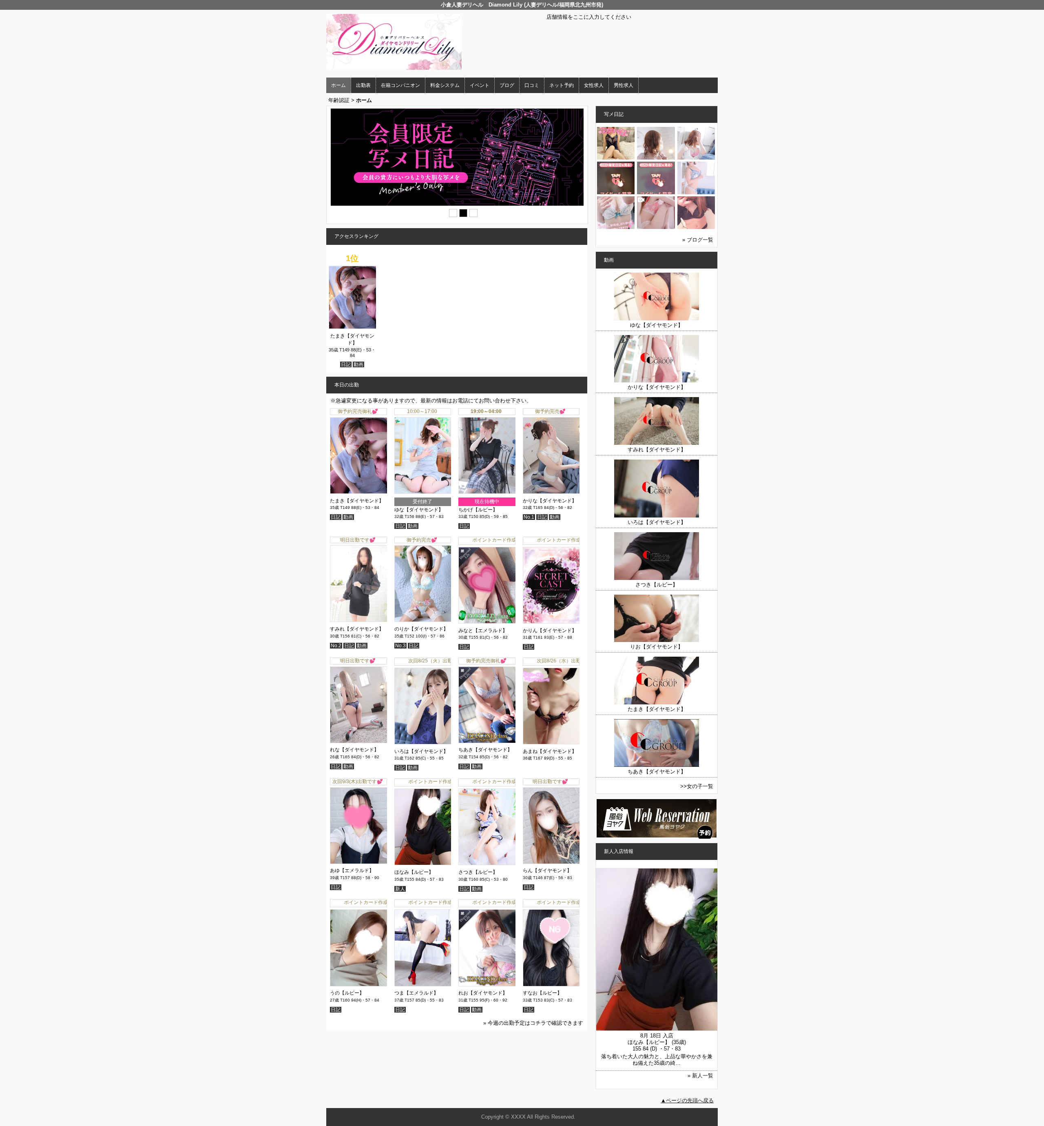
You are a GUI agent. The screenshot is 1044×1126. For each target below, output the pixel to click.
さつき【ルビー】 (478, 872)
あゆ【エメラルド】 (352, 870)
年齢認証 (338, 100)
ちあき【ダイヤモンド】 (485, 750)
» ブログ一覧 (697, 240)
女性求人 (594, 85)
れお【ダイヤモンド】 (482, 993)
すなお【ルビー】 (542, 993)
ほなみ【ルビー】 (414, 872)
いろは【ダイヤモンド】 (421, 751)
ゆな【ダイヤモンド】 (418, 510)
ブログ (507, 85)
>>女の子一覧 (696, 786)
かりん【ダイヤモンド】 (550, 630)
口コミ (531, 85)
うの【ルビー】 (347, 993)
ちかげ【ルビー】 (478, 510)
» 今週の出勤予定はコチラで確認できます (533, 1023)
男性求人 (623, 85)
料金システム (445, 85)
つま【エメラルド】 (416, 993)
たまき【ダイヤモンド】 (357, 501)
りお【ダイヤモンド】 (656, 647)
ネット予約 (561, 85)
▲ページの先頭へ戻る (687, 1100)
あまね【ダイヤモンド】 (550, 751)
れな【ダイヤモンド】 (354, 750)
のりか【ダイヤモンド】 (421, 629)
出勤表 (363, 85)
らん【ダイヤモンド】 (547, 870)
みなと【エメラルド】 (482, 630)
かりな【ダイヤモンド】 (550, 501)
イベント (479, 85)
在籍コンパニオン (400, 85)
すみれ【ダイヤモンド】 (357, 629)
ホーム (338, 85)
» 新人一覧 (700, 1076)
